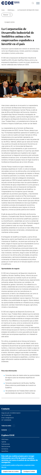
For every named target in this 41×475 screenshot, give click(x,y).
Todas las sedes (6, 425)
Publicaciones (5, 444)
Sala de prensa (5, 446)
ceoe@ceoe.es (9, 417)
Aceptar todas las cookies (11, 471)
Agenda (3, 442)
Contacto (4, 430)
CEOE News (11, 10)
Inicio (3, 10)
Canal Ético (4, 451)
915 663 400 (7, 415)
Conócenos (4, 449)
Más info (3, 467)
